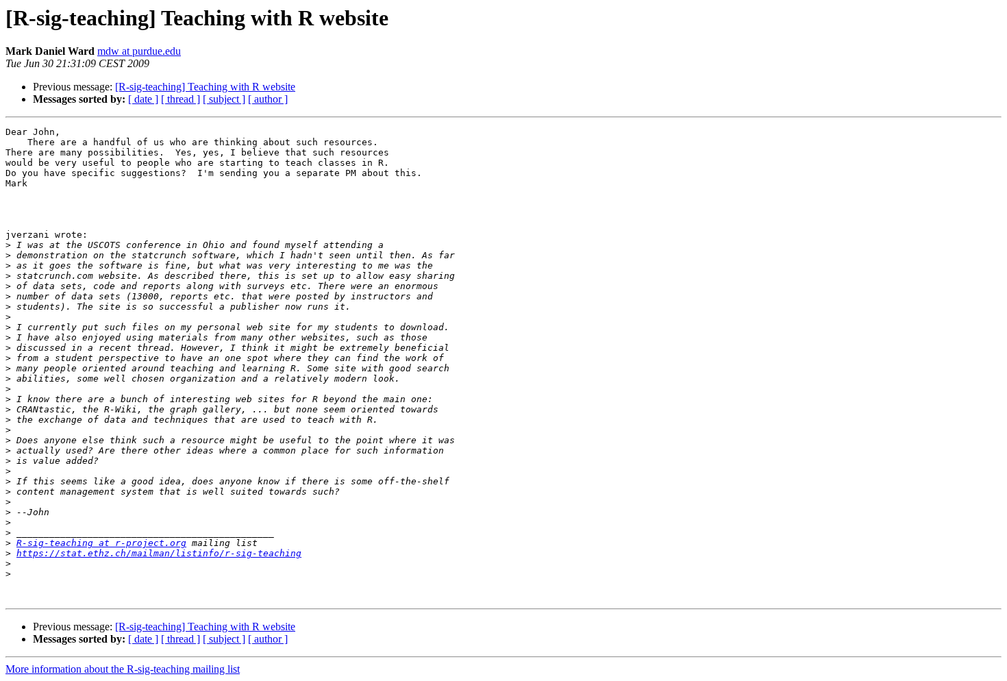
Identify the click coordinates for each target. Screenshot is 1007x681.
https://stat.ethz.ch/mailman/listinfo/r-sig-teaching (158, 553)
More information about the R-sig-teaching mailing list (122, 669)
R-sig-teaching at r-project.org (101, 543)
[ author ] (268, 99)
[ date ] (143, 99)
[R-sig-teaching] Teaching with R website (205, 86)
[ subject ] (224, 99)
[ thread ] (180, 99)
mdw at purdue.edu (139, 51)
